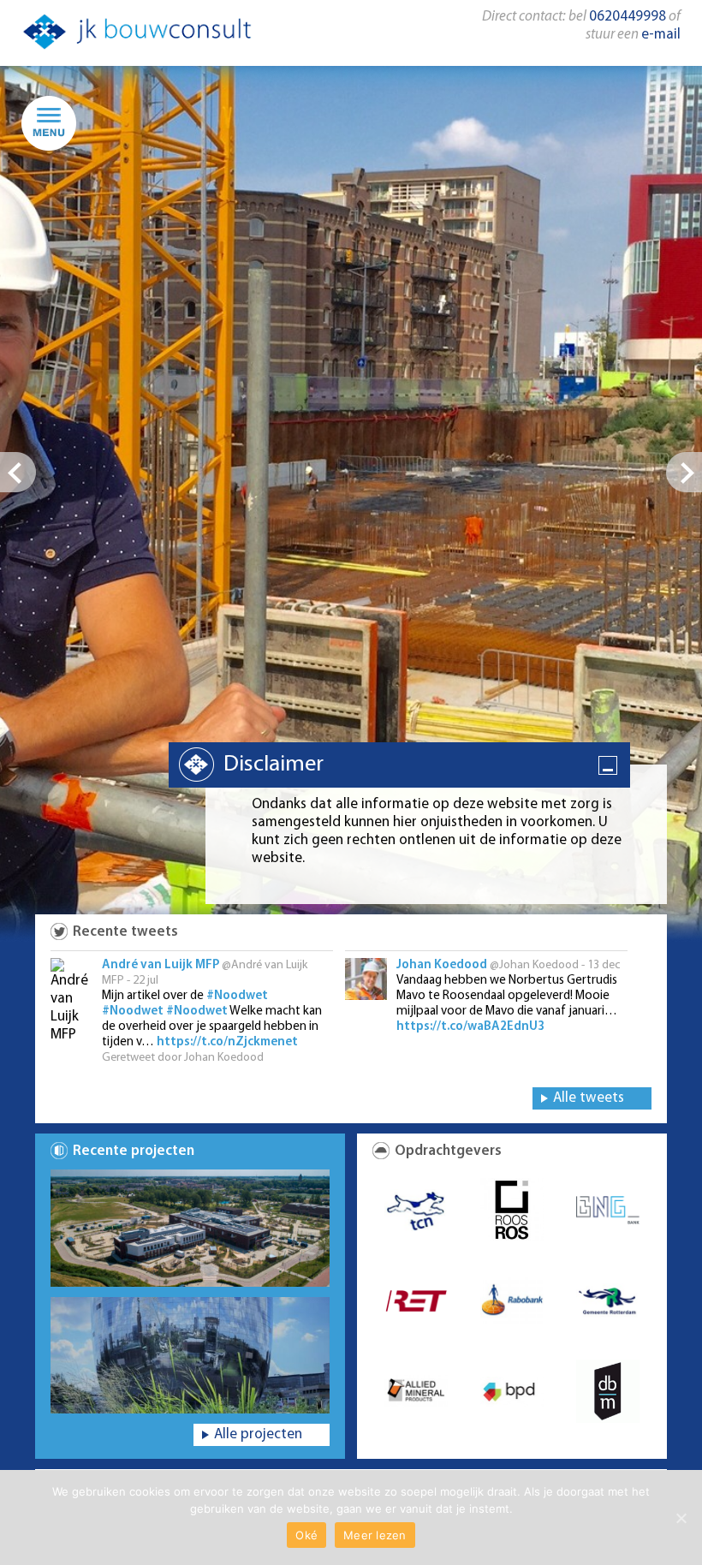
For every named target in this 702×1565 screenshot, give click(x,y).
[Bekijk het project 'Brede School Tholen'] (190, 1228)
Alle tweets (588, 1098)
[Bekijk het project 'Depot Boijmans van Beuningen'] (190, 1355)
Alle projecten (258, 1434)
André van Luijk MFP (160, 965)
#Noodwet (237, 996)
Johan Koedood (441, 965)
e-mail (661, 34)
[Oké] (680, 1517)
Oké (306, 1535)
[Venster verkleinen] (609, 767)
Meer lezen (375, 1535)
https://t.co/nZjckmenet (227, 1042)
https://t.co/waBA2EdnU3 (470, 1027)
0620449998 (627, 16)
